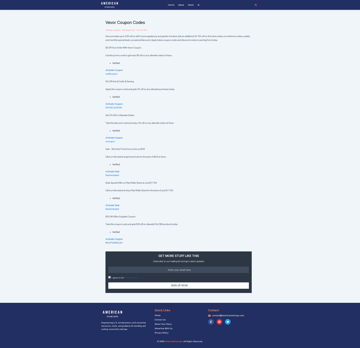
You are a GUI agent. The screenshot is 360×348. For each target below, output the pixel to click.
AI (198, 4)
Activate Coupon (114, 70)
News (191, 4)
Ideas (181, 4)
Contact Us (160, 319)
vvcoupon (110, 141)
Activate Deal (112, 171)
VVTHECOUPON (113, 107)
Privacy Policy (131, 277)
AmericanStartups (173, 341)
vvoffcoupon (111, 73)
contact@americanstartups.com (228, 315)
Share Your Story (163, 324)
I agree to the (125, 277)
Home (171, 4)
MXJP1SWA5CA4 (113, 242)
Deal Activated (112, 175)
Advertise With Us (164, 328)
